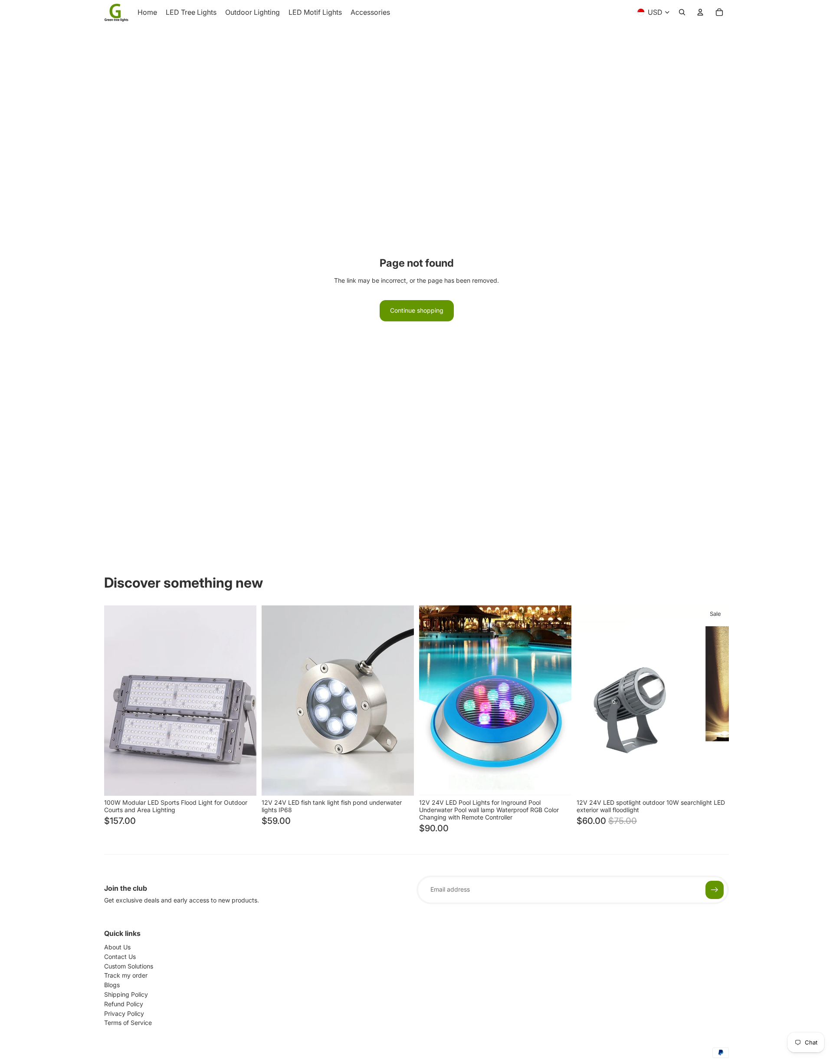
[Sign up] (714, 890)
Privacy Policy (124, 1013)
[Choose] (243, 782)
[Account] (700, 12)
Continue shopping (416, 310)
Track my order (126, 975)
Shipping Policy (126, 994)
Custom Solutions (128, 966)
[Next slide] (243, 700)
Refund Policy (123, 1004)
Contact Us (120, 956)
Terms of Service (128, 1022)
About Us (117, 947)
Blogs (112, 984)
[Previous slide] (117, 700)
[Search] (682, 12)
